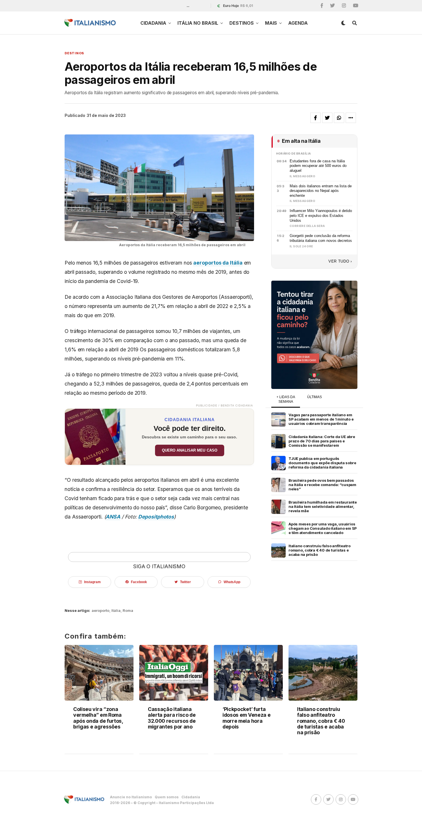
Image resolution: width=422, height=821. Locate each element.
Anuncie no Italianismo (131, 797)
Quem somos (167, 797)
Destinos (241, 23)
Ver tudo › (340, 261)
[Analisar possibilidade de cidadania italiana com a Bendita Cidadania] (95, 437)
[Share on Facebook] (315, 118)
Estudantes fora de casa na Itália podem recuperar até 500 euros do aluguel (318, 166)
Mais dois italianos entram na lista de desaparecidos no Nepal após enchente (321, 191)
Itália (116, 610)
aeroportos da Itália (217, 263)
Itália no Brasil (197, 23)
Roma (128, 610)
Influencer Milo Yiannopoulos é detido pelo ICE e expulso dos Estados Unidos (321, 215)
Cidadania (153, 23)
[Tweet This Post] (327, 118)
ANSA (113, 517)
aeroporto (100, 610)
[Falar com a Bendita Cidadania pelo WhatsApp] (314, 335)
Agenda (298, 23)
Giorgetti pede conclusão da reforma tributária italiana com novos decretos (321, 238)
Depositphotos (156, 517)
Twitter (185, 582)
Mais (271, 23)
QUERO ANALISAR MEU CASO (189, 450)
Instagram (92, 582)
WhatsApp (232, 582)
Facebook (139, 582)
